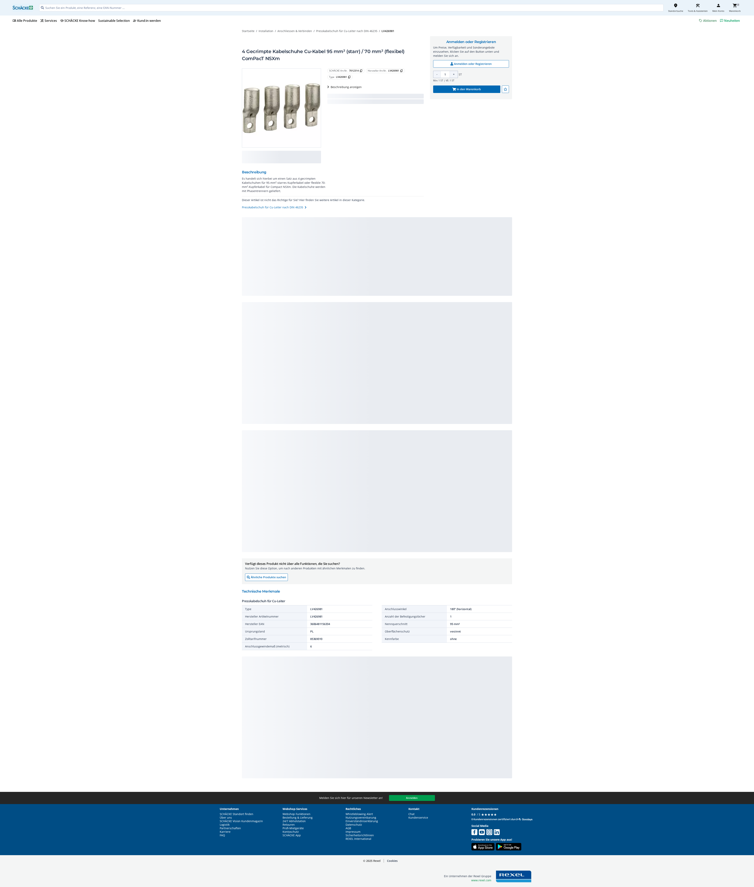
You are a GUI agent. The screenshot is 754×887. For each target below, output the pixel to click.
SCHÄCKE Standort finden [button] (236, 814)
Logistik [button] (225, 824)
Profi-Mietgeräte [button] (293, 828)
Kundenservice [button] (418, 817)
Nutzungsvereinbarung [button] (361, 817)
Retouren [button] (289, 824)
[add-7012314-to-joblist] (505, 89)
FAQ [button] (222, 835)
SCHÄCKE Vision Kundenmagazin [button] (241, 821)
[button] (392, 860)
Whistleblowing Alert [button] (359, 814)
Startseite (248, 31)
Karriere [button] (225, 832)
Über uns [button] (226, 817)
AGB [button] (348, 828)
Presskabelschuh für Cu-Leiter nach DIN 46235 (346, 31)
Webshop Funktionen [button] (296, 814)
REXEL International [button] (358, 839)
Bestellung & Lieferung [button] (298, 817)
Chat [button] (411, 814)
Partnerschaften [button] (230, 828)
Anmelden (412, 798)
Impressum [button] (353, 832)
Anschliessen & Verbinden (294, 31)
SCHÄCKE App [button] (292, 835)
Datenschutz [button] (354, 824)
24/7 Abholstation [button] (294, 821)
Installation (266, 31)
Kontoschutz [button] (291, 832)
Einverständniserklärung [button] (362, 821)
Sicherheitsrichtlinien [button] (360, 835)
